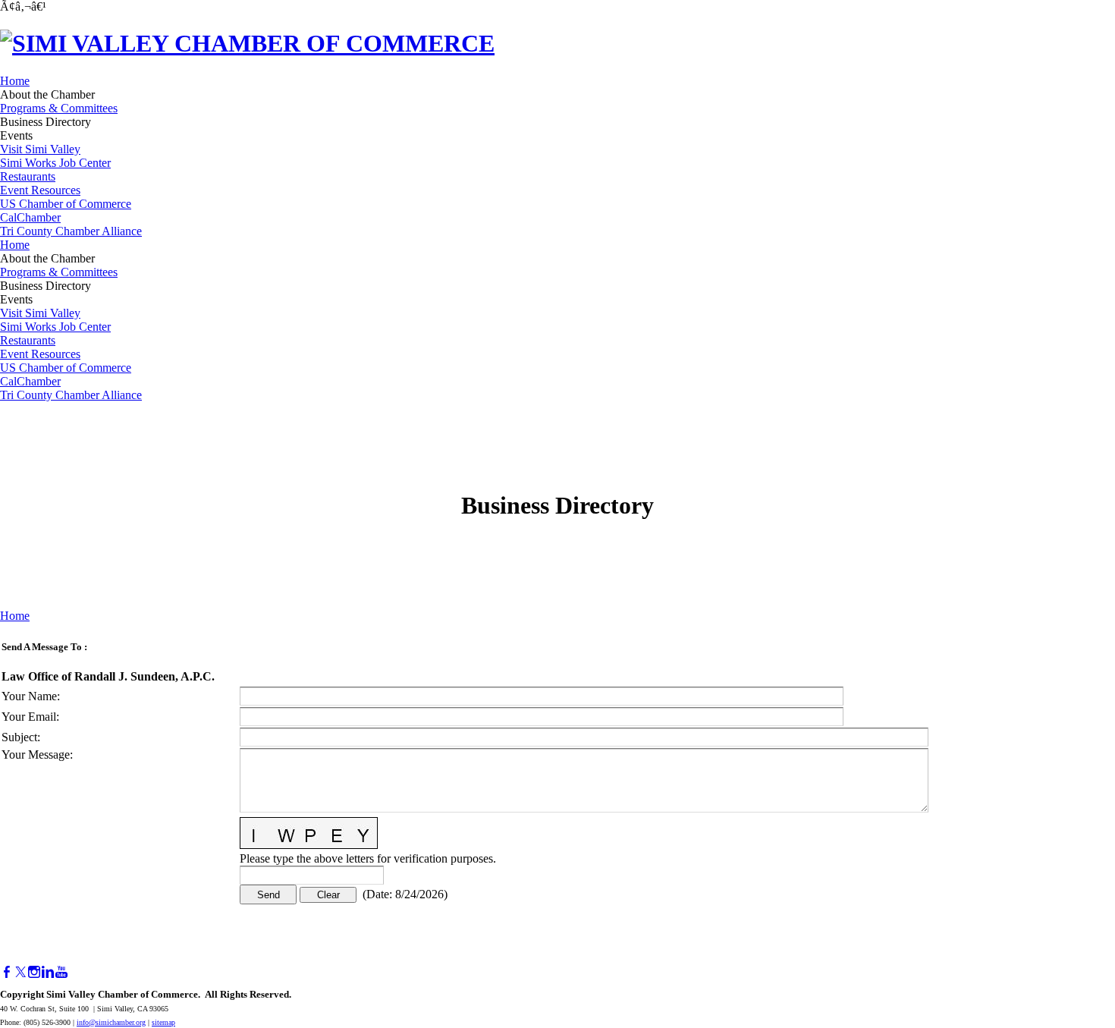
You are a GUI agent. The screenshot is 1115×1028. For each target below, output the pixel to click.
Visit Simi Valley (40, 149)
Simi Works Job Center (55, 162)
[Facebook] (7, 972)
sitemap (163, 1022)
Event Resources (40, 190)
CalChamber (30, 217)
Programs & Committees (59, 108)
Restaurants (27, 176)
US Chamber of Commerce (65, 203)
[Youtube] (61, 972)
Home (15, 80)
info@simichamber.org (111, 1022)
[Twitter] (20, 972)
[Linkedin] (48, 972)
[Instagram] (34, 972)
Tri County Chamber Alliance (71, 231)
